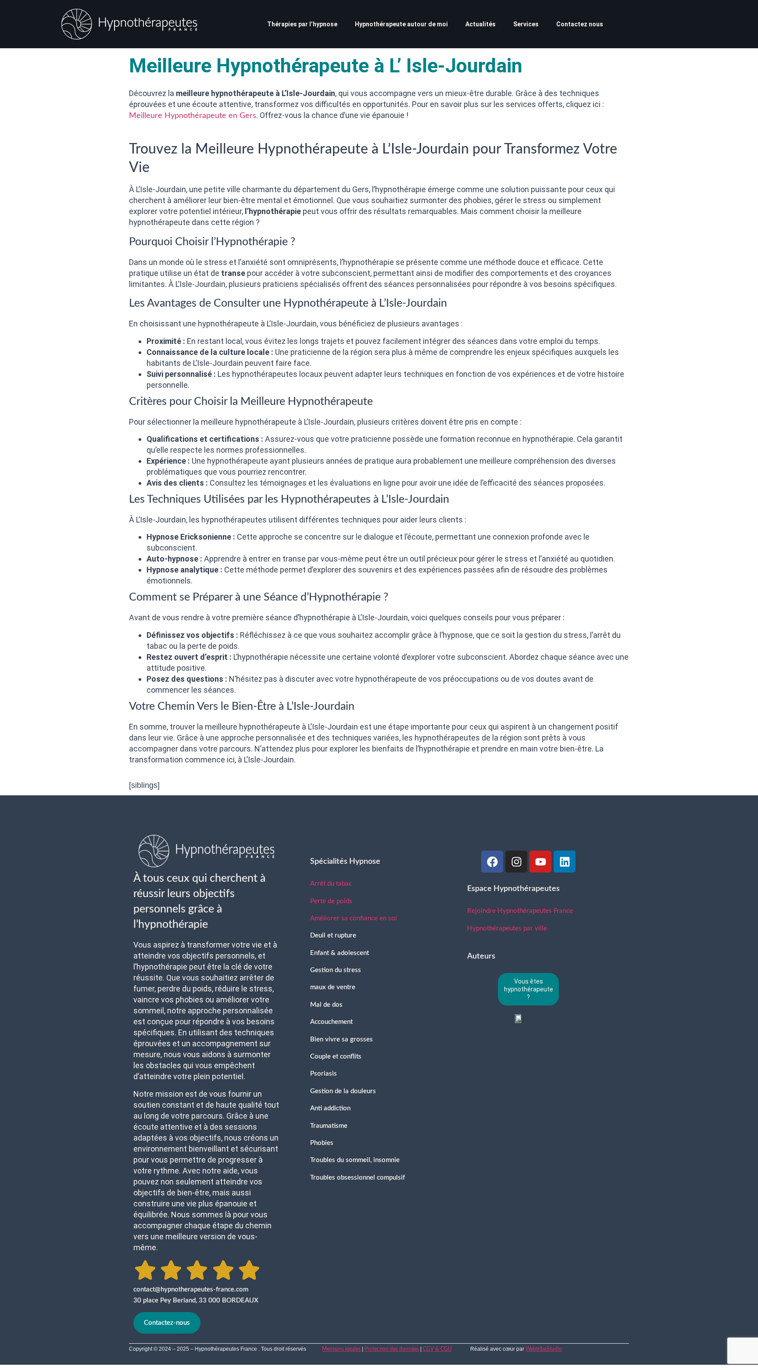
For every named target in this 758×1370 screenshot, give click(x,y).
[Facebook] (492, 862)
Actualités (480, 24)
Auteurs (481, 956)
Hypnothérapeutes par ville (507, 928)
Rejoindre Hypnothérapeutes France (520, 911)
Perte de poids (331, 901)
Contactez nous (579, 24)
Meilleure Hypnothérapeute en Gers (192, 116)
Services (526, 24)
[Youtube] (540, 862)
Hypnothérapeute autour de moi (401, 24)
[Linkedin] (565, 862)
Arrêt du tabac (331, 883)
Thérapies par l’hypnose (302, 24)
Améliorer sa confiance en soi (353, 918)
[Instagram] (516, 862)
